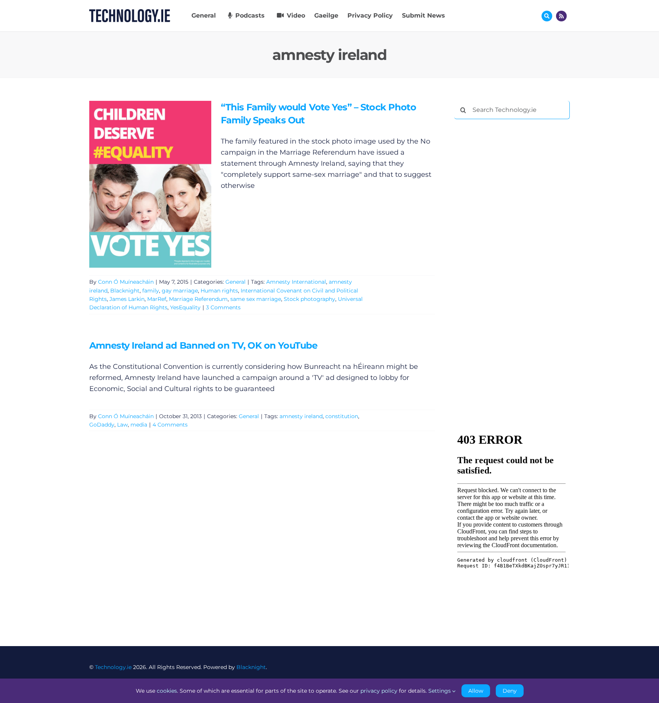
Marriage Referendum (198, 299)
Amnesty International (296, 281)
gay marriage (180, 290)
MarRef (156, 299)
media (138, 424)
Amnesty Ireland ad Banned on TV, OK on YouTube (203, 345)
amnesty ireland (301, 416)
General (235, 281)
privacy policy (378, 690)
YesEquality (185, 307)
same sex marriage (255, 299)
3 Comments (223, 307)
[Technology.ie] (129, 12)
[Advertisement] (511, 241)
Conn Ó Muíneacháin (126, 281)
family (150, 290)
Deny (510, 690)
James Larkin (127, 299)
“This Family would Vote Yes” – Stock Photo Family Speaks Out (139, 184)
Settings (440, 690)
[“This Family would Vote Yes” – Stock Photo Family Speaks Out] (150, 184)
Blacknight (125, 290)
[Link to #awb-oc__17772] (547, 16)
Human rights (219, 290)
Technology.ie (113, 667)
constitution (341, 416)
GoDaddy (101, 424)
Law (122, 424)
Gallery (161, 184)
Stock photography (309, 299)
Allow (475, 690)
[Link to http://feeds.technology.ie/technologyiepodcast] (561, 16)
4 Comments (170, 424)
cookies (167, 690)
